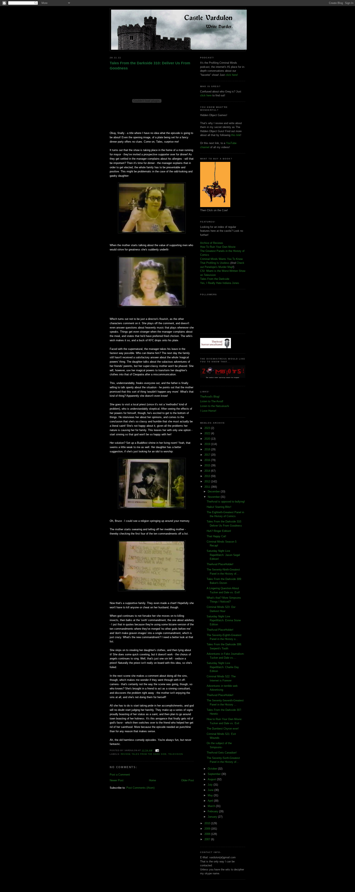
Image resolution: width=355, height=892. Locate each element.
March (212, 806)
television (175, 754)
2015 (207, 465)
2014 (207, 470)
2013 (207, 476)
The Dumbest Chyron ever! (223, 728)
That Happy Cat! (216, 536)
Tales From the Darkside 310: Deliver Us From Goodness (150, 65)
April (211, 800)
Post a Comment (120, 774)
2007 (207, 839)
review (125, 754)
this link (235, 135)
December (214, 491)
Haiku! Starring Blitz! (219, 506)
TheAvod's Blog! (210, 396)
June (211, 790)
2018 (207, 449)
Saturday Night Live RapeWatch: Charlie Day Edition (223, 667)
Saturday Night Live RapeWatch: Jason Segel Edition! (223, 554)
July (210, 784)
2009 (207, 828)
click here (206, 95)
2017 (207, 454)
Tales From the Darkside (214, 278)
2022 (207, 433)
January (213, 816)
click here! (232, 74)
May (211, 795)
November (214, 496)
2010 (207, 823)
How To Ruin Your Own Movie (217, 246)
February (213, 811)
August (212, 779)
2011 (207, 486)
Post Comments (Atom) (140, 787)
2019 (207, 444)
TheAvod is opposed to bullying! (226, 501)
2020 (207, 438)
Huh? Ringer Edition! (219, 530)
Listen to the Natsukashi (214, 406)
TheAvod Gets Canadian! (222, 752)
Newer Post (116, 780)
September (214, 774)
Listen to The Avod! (211, 401)
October (213, 768)
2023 (207, 428)
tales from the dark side (149, 754)
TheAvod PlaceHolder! (220, 564)
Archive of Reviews (211, 242)
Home (152, 780)
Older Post (187, 780)
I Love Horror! (208, 410)
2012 (207, 481)
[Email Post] (156, 750)
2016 (207, 460)
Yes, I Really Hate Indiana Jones (219, 283)
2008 (207, 834)
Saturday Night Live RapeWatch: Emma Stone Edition (224, 620)
